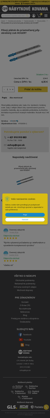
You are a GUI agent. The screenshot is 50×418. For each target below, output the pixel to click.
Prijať (25, 215)
